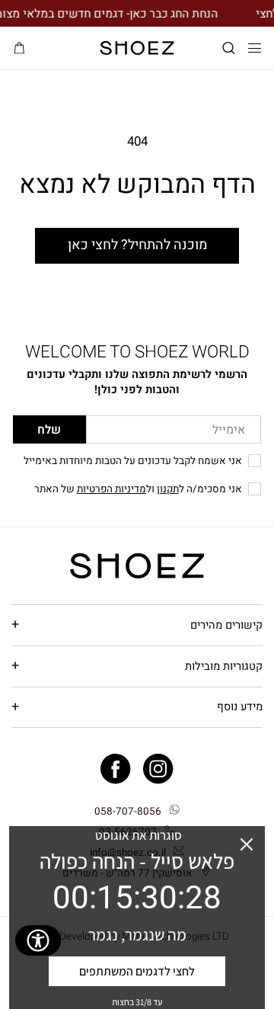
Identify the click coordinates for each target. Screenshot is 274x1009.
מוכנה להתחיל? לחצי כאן (137, 245)
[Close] (246, 844)
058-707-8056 (127, 811)
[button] (228, 48)
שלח (49, 430)
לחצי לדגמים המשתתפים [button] (137, 971)
